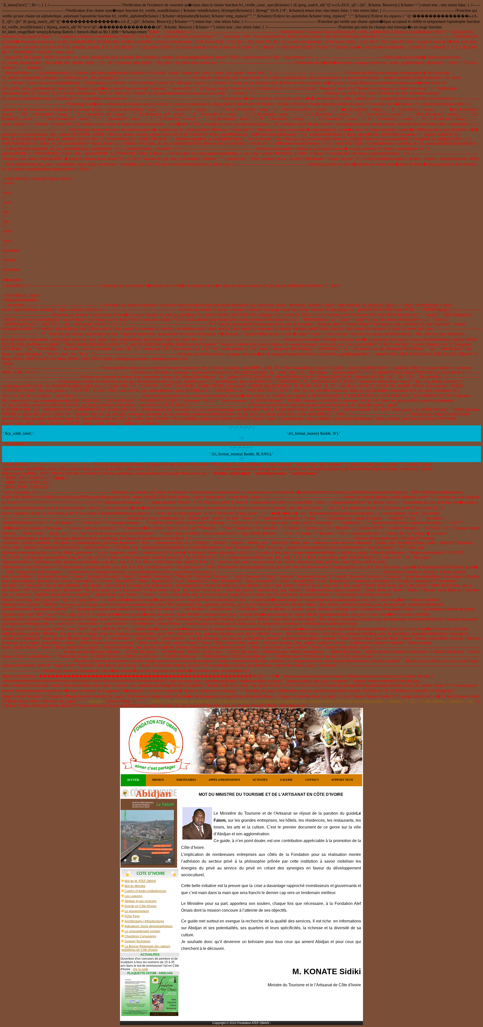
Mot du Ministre (135, 886)
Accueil (133, 779)
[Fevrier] (241, 183)
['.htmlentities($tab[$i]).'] (241, 300)
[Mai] (241, 212)
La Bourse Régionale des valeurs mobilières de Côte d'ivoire (145, 948)
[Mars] (241, 192)
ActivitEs (260, 779)
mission (158, 779)
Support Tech (342, 779)
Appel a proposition (224, 779)
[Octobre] (241, 260)
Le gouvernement (137, 911)
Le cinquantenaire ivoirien (142, 931)
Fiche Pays (132, 916)
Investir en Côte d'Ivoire (140, 906)
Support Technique (137, 941)
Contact (312, 779)
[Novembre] (241, 269)
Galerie (286, 779)
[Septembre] (241, 250)
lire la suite (140, 969)
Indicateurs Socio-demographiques (149, 926)
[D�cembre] (241, 280)
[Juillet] (241, 231)
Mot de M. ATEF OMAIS (140, 881)
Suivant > (96, 701)
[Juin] (241, 221)
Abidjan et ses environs (140, 901)
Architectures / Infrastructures (144, 921)
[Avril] (241, 202)
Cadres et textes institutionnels (145, 891)
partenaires (186, 779)
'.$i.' (470, 701)
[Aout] (241, 240)
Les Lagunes (133, 896)
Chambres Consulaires (140, 936)
